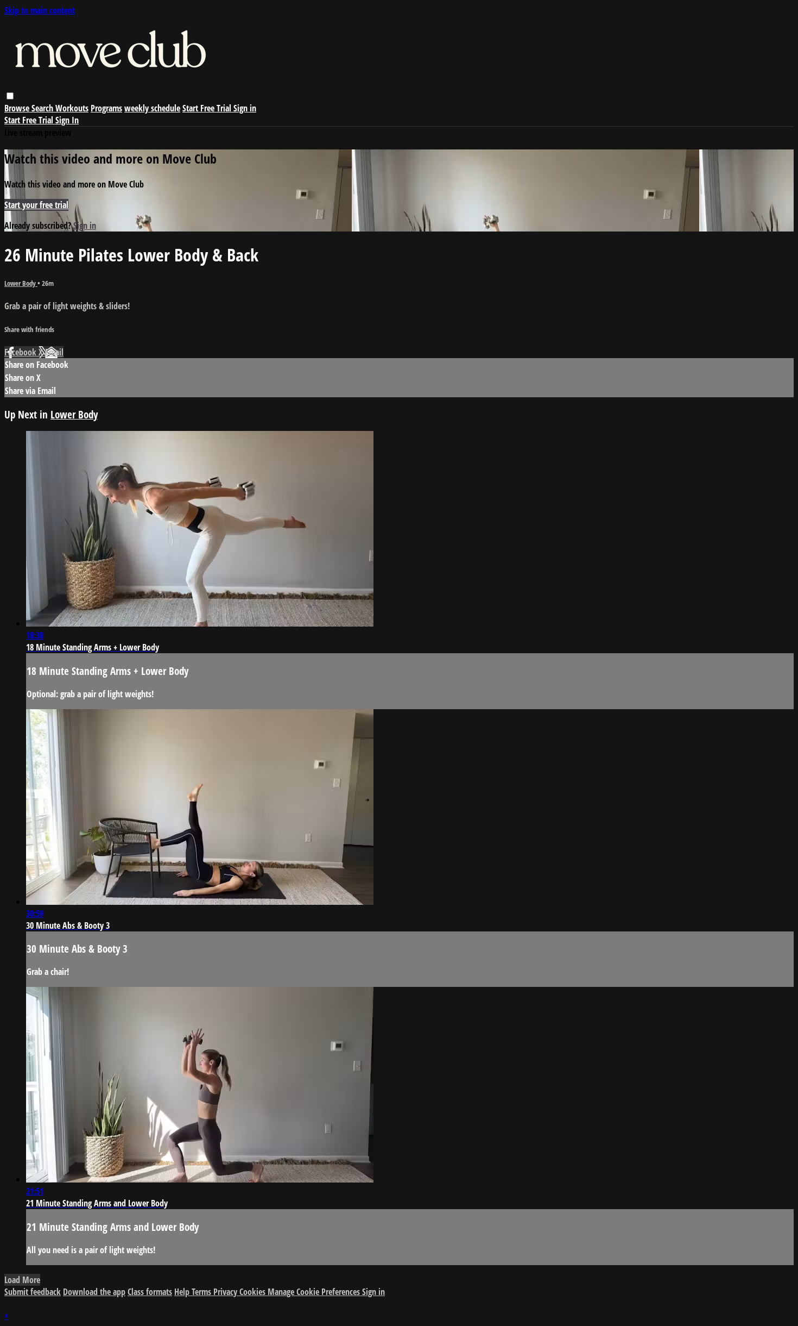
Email (54, 352)
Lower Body (20, 283)
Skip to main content (39, 10)
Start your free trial (36, 205)
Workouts (71, 108)
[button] (10, 95)
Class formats (150, 1292)
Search (43, 108)
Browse (17, 108)
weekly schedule (152, 108)
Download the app (94, 1292)
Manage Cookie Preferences (315, 1292)
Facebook (21, 352)
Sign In (67, 120)
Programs (106, 108)
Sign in (244, 108)
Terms (202, 1292)
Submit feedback (32, 1292)
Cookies (253, 1292)
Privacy (226, 1292)
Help (183, 1292)
